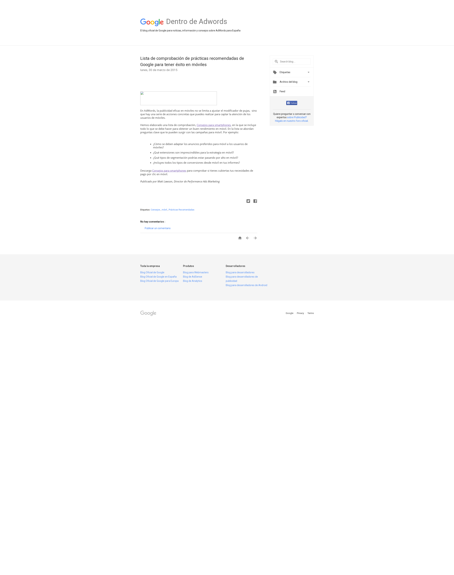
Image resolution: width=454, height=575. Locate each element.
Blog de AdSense (192, 276)
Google (290, 313)
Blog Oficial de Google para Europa (159, 281)
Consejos (156, 210)
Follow (294, 103)
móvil (165, 210)
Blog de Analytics (192, 281)
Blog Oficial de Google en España (158, 276)
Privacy (300, 313)
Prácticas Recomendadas (181, 210)
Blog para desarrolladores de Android (246, 285)
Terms (311, 313)
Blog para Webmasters (196, 272)
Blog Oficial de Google (152, 272)
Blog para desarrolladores (240, 272)
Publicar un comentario (158, 228)
